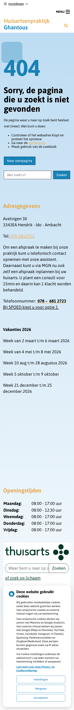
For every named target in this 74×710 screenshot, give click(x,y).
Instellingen (41, 679)
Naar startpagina (19, 161)
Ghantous (27, 24)
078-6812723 (22, 236)
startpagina (36, 143)
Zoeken (59, 568)
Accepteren (41, 697)
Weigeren (41, 688)
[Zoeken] (66, 25)
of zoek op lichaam (23, 577)
